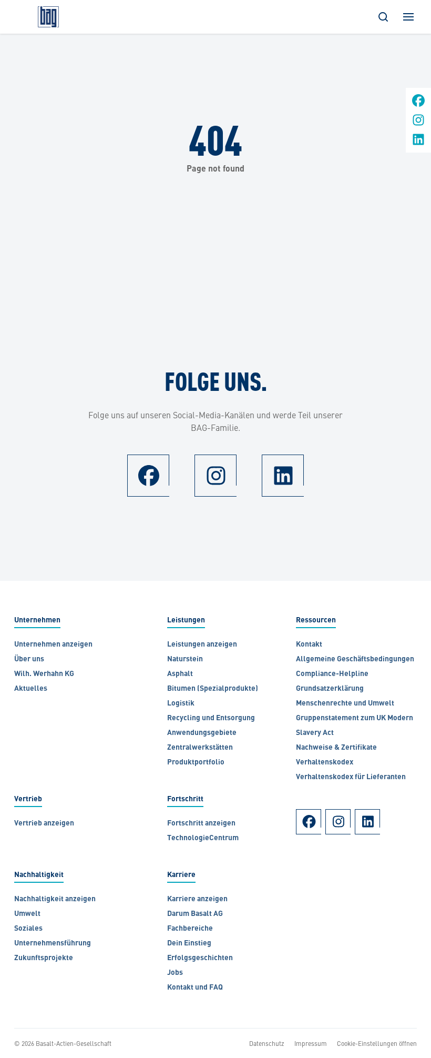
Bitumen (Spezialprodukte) (212, 689)
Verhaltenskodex (324, 763)
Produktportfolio (195, 763)
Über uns (29, 659)
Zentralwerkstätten (200, 748)
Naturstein (185, 659)
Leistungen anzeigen (202, 645)
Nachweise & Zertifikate (336, 748)
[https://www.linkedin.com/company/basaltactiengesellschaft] (418, 143)
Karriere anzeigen (197, 899)
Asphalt (180, 674)
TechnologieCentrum (203, 838)
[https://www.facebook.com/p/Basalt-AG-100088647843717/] (418, 104)
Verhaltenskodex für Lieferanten (351, 777)
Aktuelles (30, 689)
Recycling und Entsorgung (211, 718)
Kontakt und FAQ (195, 988)
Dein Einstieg (189, 944)
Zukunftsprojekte (43, 958)
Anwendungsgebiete (202, 733)
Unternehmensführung (52, 944)
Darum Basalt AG (195, 914)
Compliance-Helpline (332, 674)
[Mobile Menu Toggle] (408, 17)
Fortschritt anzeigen (201, 824)
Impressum (310, 1043)
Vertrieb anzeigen (44, 824)
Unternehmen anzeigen (53, 645)
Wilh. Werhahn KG (45, 674)
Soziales (28, 929)
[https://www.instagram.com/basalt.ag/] (418, 123)
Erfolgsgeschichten (200, 958)
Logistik (180, 704)
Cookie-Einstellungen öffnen (377, 1043)
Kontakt (309, 645)
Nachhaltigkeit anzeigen (55, 899)
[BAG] (48, 16)
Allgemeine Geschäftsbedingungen (356, 659)
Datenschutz (266, 1043)
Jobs (175, 973)
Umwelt (27, 914)
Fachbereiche (190, 929)
